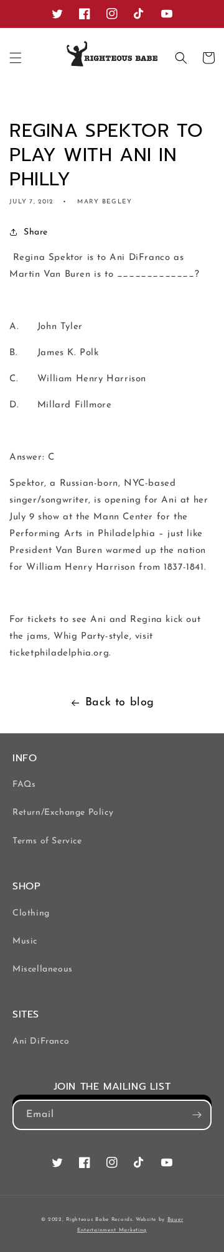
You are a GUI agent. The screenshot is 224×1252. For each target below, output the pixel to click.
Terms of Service (47, 841)
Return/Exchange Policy (62, 812)
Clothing (31, 913)
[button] (15, 58)
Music (24, 941)
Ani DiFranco (40, 1041)
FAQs (23, 784)
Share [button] (36, 232)
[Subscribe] (196, 1115)
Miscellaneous (42, 969)
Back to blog (119, 702)
